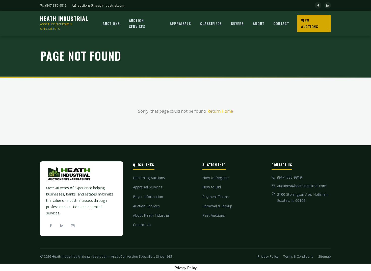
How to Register (215, 177)
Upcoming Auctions (149, 177)
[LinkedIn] (327, 5)
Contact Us (142, 224)
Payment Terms (215, 196)
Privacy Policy (268, 256)
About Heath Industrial (151, 215)
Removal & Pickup (217, 206)
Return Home (220, 111)
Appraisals (180, 23)
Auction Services (137, 23)
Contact (281, 23)
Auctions (111, 23)
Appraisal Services (147, 187)
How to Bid (211, 187)
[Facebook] (318, 5)
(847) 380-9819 (55, 5)
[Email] (72, 225)
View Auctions (309, 23)
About (258, 23)
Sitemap (324, 256)
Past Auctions (213, 215)
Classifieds (211, 23)
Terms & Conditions (298, 256)
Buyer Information (148, 196)
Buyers (237, 23)
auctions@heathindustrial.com (100, 5)
